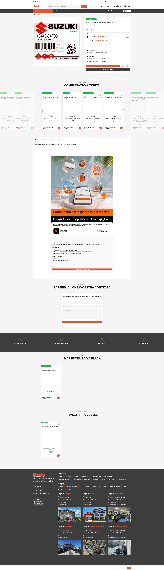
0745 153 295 (63, 502)
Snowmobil (60, 489)
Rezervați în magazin (107, 69)
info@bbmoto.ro (63, 504)
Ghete (105, 486)
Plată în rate (87, 479)
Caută (84, 6)
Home (34, 14)
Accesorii (68, 489)
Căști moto (60, 486)
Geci (81, 486)
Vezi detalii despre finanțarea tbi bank (82, 269)
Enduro (124, 486)
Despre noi (95, 479)
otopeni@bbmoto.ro (89, 504)
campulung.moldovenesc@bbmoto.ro (118, 504)
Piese (38, 14)
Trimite (82, 322)
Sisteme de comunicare (71, 486)
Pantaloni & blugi (96, 486)
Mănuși (87, 486)
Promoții (110, 10)
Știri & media (111, 479)
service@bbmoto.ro (89, 537)
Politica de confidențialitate (64, 479)
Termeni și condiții (108, 476)
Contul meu (60, 476)
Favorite (76, 476)
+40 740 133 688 (63, 535)
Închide (124, 567)
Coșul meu (68, 476)
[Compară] (127, 66)
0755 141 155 (88, 502)
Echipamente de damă (115, 486)
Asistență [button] (128, 10)
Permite (129, 567)
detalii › (127, 37)
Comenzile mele (85, 476)
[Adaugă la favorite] (122, 66)
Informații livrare (77, 479)
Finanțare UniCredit (122, 479)
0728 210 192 (113, 502)
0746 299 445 (88, 535)
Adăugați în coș (102, 66)
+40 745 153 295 (39, 490)
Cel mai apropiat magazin (112, 1)
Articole (118, 10)
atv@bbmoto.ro (63, 537)
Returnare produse (97, 476)
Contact (103, 479)
